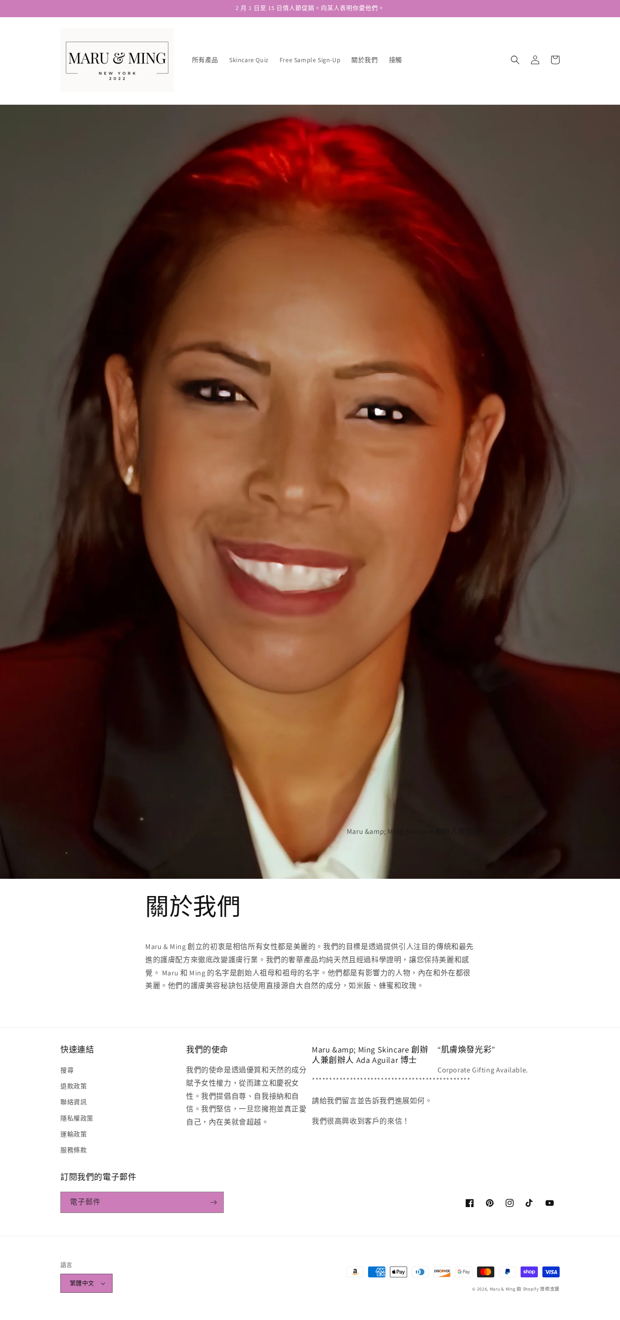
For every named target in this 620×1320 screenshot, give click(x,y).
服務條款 (73, 1150)
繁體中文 (82, 1283)
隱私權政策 (76, 1118)
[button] (515, 60)
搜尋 (67, 1070)
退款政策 (73, 1086)
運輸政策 (73, 1134)
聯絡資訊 (73, 1102)
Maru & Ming (503, 1289)
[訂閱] (213, 1202)
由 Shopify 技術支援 (538, 1289)
